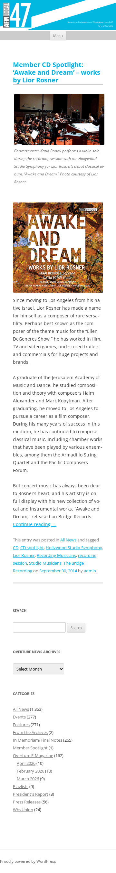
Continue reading (34, 524)
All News (68, 540)
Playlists (20, 786)
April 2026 (26, 763)
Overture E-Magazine (33, 755)
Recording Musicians (56, 555)
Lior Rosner (24, 555)
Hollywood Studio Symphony (74, 547)
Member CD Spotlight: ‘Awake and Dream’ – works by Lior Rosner (56, 72)
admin (90, 571)
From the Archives (30, 732)
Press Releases (27, 802)
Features (21, 724)
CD (15, 547)
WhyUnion (23, 809)
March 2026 (28, 779)
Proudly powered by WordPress (28, 861)
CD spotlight (32, 547)
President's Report (30, 794)
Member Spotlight (30, 748)
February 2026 (30, 771)
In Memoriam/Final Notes (37, 740)
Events (19, 717)
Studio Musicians (45, 563)
